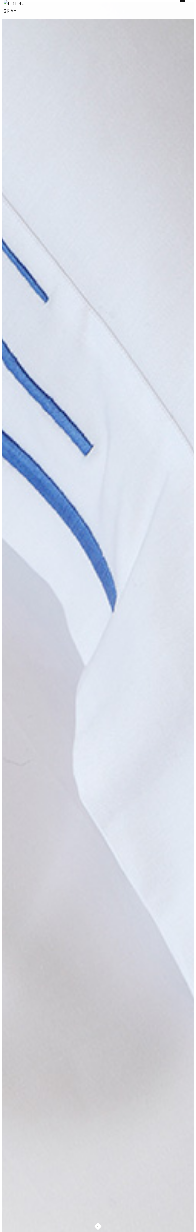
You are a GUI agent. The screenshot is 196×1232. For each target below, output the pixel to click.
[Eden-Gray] (19, 7)
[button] (98, 1223)
